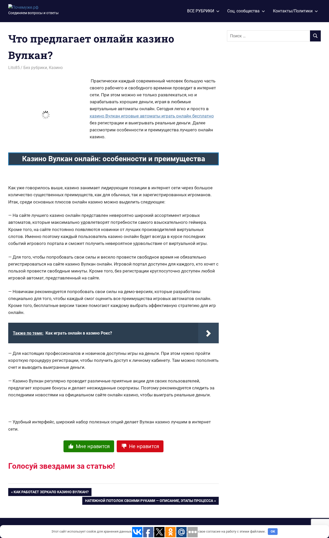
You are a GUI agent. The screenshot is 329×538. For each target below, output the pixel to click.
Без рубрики (35, 67)
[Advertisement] (265, 129)
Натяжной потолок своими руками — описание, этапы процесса (149, 502)
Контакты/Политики (293, 10)
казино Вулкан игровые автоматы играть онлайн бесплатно (152, 115)
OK (273, 531)
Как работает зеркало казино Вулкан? (51, 493)
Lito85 (14, 67)
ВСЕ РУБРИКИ (200, 10)
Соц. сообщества (243, 10)
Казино (56, 67)
